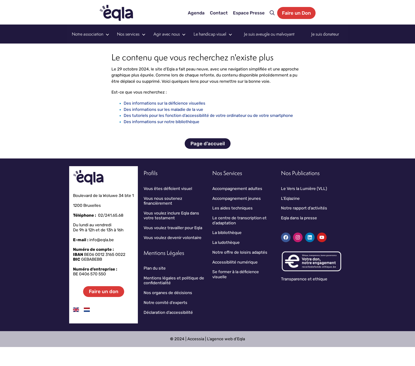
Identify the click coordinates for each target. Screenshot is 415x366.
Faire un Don (296, 13)
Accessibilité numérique (235, 262)
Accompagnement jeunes (236, 198)
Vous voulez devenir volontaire (172, 237)
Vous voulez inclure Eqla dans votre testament (171, 215)
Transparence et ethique (304, 279)
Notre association (87, 34)
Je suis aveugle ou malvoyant (269, 34)
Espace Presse (249, 13)
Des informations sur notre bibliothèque (161, 121)
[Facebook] (286, 237)
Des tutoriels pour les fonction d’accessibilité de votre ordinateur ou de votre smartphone (208, 115)
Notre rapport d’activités (304, 208)
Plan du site (155, 268)
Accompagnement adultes (237, 188)
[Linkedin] (310, 237)
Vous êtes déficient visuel (168, 188)
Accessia (195, 338)
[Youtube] (322, 237)
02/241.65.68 (110, 215)
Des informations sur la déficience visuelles (164, 103)
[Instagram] (298, 237)
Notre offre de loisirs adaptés (239, 252)
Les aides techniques (232, 208)
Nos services (128, 34)
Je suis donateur (325, 34)
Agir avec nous (166, 34)
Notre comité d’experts (165, 302)
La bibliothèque (227, 232)
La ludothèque (226, 242)
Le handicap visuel (210, 34)
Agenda (196, 13)
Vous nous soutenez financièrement (163, 201)
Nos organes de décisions (168, 292)
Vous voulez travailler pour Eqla (173, 227)
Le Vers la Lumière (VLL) (304, 188)
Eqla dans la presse (299, 217)
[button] (272, 13)
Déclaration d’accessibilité (168, 312)
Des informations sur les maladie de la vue (163, 109)
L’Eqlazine (290, 198)
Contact (219, 13)
